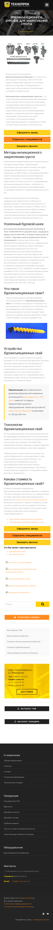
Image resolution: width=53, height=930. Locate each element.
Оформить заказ (27, 132)
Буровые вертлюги (17, 551)
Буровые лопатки (16, 554)
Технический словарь (13, 783)
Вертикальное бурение (18, 636)
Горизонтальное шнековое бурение (23, 642)
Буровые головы (11, 818)
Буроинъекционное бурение (16, 853)
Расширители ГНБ (12, 801)
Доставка (27, 692)
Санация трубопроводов (18, 647)
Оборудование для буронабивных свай (26, 522)
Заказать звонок (27, 146)
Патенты (8, 766)
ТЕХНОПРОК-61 (27, 898)
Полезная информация (14, 777)
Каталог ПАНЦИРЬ (28, 721)
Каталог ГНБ (28, 709)
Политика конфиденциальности (18, 904)
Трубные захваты (11, 823)
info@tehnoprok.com (21, 881)
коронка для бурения (20, 411)
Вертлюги (8, 807)
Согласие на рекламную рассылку (19, 907)
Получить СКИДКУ (29, 617)
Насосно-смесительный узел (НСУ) (19, 829)
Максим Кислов (41, 920)
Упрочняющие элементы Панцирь (22, 653)
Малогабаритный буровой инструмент (26, 519)
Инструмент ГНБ (14, 630)
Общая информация (13, 761)
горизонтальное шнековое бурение (31, 500)
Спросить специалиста (27, 139)
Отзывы (7, 772)
